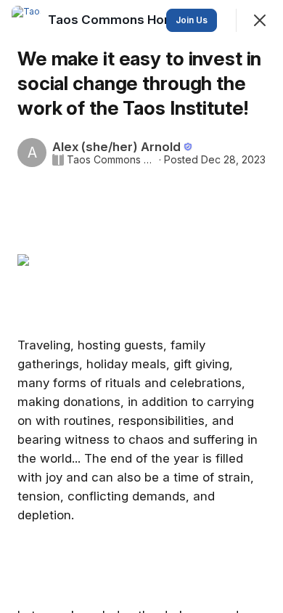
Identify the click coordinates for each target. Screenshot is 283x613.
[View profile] (26, 20)
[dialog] (141, 306)
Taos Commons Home (111, 160)
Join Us (192, 20)
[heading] (117, 19)
